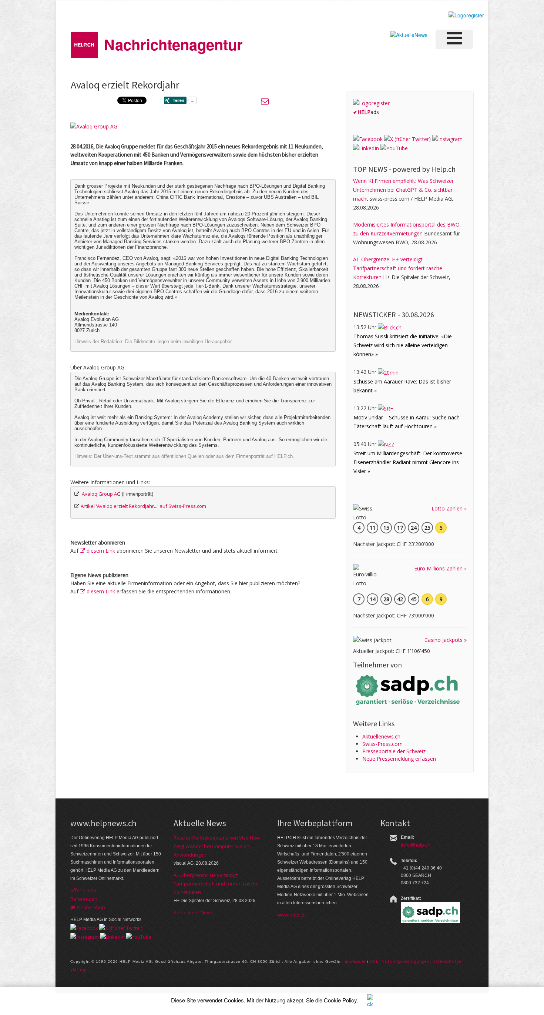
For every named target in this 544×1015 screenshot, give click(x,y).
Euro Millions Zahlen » (440, 568)
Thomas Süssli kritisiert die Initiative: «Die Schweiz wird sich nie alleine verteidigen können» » (402, 345)
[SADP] (408, 689)
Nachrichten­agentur (173, 44)
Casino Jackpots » (445, 639)
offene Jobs (83, 890)
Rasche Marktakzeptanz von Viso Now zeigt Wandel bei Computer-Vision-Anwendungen (217, 846)
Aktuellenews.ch (381, 736)
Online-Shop (90, 907)
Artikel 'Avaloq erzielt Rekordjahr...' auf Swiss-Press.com (143, 506)
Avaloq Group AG (101, 493)
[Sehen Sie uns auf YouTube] (394, 147)
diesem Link (100, 550)
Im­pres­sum (354, 961)
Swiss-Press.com (382, 743)
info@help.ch (415, 844)
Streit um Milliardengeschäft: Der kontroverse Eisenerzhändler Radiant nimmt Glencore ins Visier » (407, 462)
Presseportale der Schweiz (394, 751)
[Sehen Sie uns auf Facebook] (368, 138)
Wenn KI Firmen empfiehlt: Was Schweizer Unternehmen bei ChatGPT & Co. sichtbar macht (403, 189)
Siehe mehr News (193, 912)
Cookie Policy (340, 1000)
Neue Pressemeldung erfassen (399, 758)
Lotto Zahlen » (449, 508)
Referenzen (83, 898)
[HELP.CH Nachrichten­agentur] (84, 42)
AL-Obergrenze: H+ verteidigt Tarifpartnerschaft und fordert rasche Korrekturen (397, 268)
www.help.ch (291, 914)
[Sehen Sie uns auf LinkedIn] (366, 147)
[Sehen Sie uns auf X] (407, 138)
